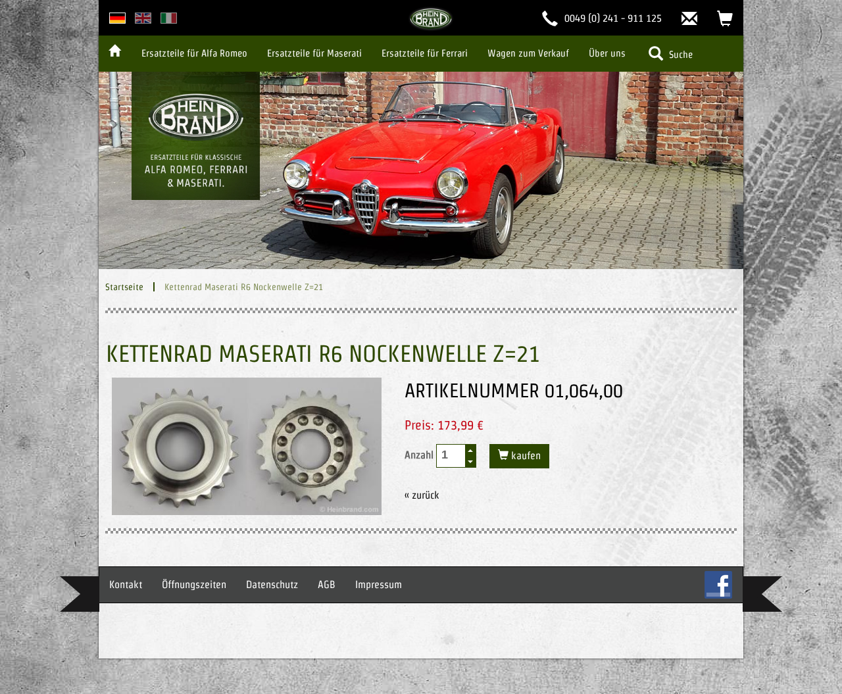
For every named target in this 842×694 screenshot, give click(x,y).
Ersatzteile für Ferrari (425, 53)
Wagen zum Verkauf (528, 53)
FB (718, 585)
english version (143, 18)
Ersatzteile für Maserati (314, 53)
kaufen (524, 455)
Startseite (124, 287)
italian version (169, 18)
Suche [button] (679, 54)
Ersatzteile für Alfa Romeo (194, 53)
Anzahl (420, 454)
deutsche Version (117, 18)
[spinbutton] (451, 455)
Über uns (607, 53)
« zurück (422, 495)
